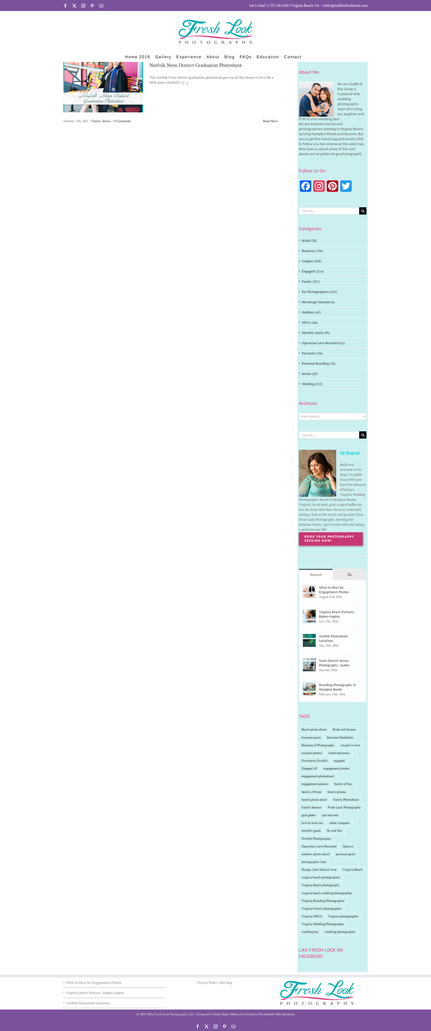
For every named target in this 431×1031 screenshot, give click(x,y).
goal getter (309, 815)
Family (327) (311, 281)
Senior (106, 121)
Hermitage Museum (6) (318, 302)
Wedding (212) (312, 384)
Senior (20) (310, 373)
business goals (311, 737)
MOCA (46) (310, 322)
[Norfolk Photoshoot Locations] (309, 636)
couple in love (350, 745)
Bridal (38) (309, 240)
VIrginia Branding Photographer (323, 901)
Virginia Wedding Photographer (323, 924)
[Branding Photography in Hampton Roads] (309, 685)
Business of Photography (318, 745)
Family (96, 121)
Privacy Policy (208, 982)
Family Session (312, 807)
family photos (336, 792)
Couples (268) (311, 261)
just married (330, 815)
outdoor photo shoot (315, 854)
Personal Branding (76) (318, 363)
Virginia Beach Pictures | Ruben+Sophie (337, 614)
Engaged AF (309, 768)
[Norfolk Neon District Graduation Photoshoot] (103, 87)
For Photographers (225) (319, 291)
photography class (314, 862)
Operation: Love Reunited (319, 846)
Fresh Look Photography (344, 807)
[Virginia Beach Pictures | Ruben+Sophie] (309, 612)
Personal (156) (312, 353)
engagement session (315, 784)
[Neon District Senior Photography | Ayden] (309, 661)
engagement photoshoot (318, 776)
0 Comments (122, 121)
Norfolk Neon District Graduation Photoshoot (195, 65)
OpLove (348, 846)
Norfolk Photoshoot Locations (333, 638)
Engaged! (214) (312, 271)
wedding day (310, 932)
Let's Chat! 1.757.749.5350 (269, 5)
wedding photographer (340, 932)
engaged (339, 761)
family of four (343, 784)
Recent (316, 575)
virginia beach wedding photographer (327, 893)
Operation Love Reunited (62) (323, 343)
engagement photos (336, 768)
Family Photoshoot (346, 799)
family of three (311, 792)
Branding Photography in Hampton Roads (337, 687)
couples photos (312, 753)
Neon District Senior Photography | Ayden (334, 662)
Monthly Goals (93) (315, 332)
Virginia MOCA (312, 916)
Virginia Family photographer (322, 908)
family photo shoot (314, 799)
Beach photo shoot (314, 729)
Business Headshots (340, 737)
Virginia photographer (343, 916)
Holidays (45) (311, 312)
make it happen (339, 823)
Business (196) (312, 251)
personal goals (345, 854)
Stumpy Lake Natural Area (319, 869)
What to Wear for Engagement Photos (334, 589)
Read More (270, 121)
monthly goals (311, 830)
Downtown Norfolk (314, 761)
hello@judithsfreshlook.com (345, 5)
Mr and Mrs (334, 830)
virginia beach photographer (321, 877)
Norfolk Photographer (316, 838)
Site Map (225, 982)
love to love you (312, 823)
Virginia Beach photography (320, 885)
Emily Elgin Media (226, 1014)
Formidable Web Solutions (277, 1014)
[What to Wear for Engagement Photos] (309, 587)
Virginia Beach (352, 869)
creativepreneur (339, 753)
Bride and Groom (344, 729)
